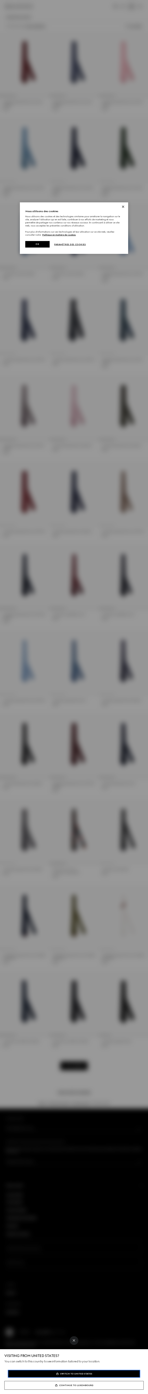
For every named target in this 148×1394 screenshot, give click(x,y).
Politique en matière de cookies (59, 235)
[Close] (74, 1340)
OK (37, 244)
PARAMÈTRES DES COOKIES (70, 244)
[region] (74, 228)
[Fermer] (123, 207)
